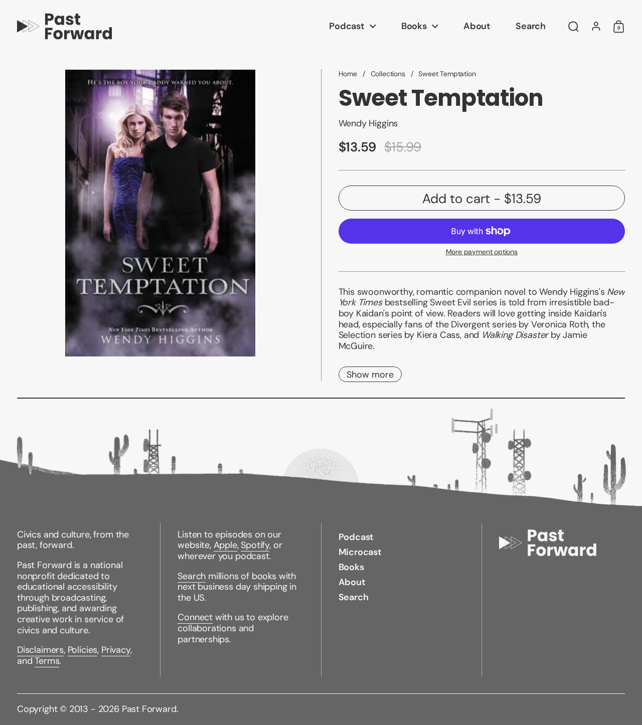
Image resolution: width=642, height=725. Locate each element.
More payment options (482, 252)
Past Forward (149, 709)
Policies (83, 650)
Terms (47, 661)
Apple (225, 545)
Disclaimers (40, 650)
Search (192, 576)
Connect (195, 617)
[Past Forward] (64, 26)
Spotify (255, 545)
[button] (573, 27)
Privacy (115, 650)
